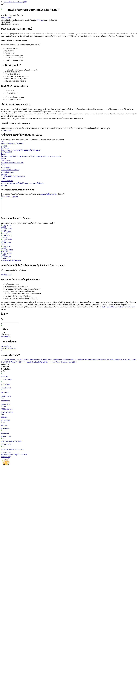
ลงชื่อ (9, 565)
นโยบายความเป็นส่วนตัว (127, 307)
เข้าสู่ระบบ (4, 565)
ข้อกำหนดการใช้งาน (109, 307)
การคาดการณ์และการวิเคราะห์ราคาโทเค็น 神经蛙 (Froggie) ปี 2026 (107, 359)
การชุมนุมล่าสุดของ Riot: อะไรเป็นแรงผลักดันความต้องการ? (65, 359)
